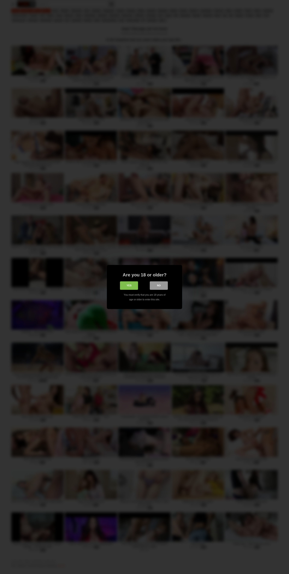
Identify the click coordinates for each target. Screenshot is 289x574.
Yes (129, 285)
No (159, 285)
